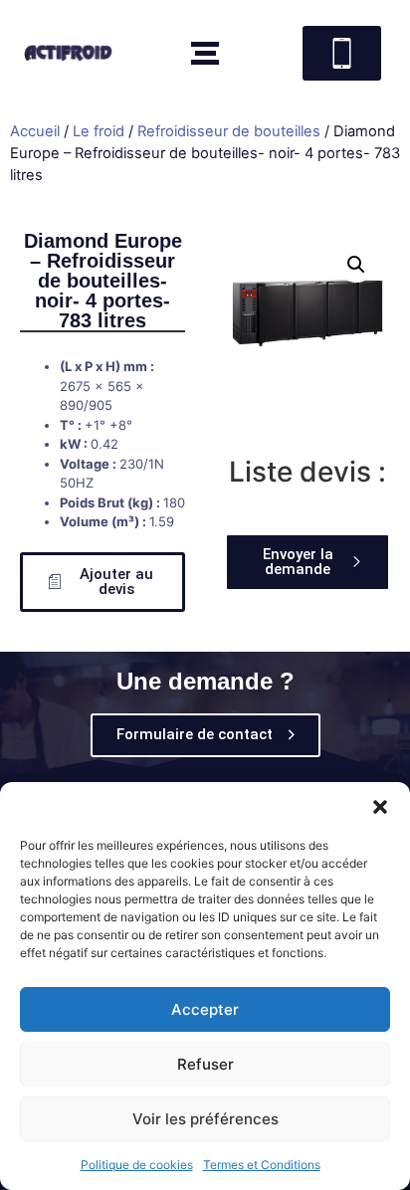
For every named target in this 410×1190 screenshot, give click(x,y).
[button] (380, 807)
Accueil (35, 131)
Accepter (205, 1009)
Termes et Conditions (261, 1164)
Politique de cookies (137, 1164)
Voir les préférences (205, 1118)
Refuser (205, 1064)
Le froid (98, 131)
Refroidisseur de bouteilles (228, 131)
